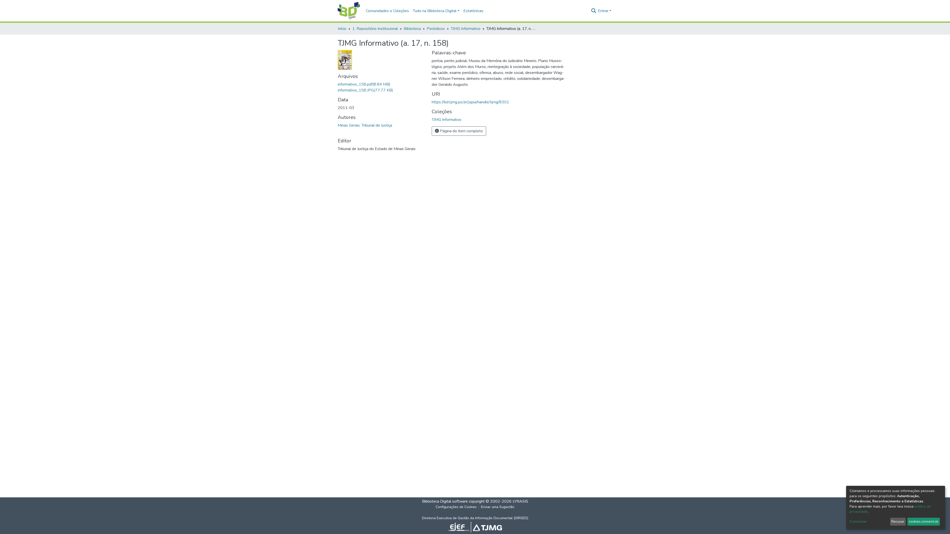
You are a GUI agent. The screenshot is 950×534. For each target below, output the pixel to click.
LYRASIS (520, 501)
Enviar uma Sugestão (497, 507)
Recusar (897, 521)
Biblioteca (412, 28)
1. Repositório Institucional (375, 28)
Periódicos (436, 28)
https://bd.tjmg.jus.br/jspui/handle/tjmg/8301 (470, 102)
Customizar (858, 521)
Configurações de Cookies (456, 507)
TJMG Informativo (465, 28)
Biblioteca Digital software (445, 501)
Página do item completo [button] (461, 131)
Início (342, 28)
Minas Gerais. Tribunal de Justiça (365, 125)
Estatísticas (473, 11)
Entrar (603, 11)
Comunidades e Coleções (387, 11)
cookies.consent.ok (923, 521)
